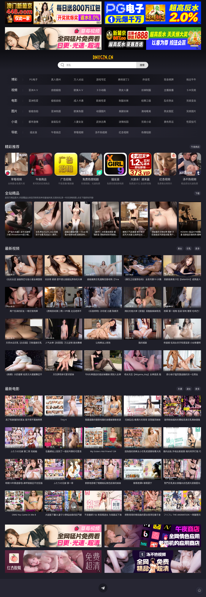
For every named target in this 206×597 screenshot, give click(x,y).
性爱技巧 (191, 121)
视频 (14, 90)
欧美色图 (78, 111)
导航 (14, 132)
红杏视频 (123, 132)
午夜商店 (56, 132)
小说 (14, 122)
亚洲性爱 (33, 100)
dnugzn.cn (103, 57)
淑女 (189, 388)
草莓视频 (78, 132)
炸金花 (146, 79)
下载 (197, 193)
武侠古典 (101, 121)
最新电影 (12, 388)
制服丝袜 (123, 100)
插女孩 (33, 132)
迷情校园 (123, 121)
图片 (14, 111)
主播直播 (169, 90)
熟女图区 (169, 111)
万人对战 (78, 79)
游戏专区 (101, 79)
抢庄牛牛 (191, 79)
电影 (14, 101)
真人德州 (56, 79)
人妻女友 (78, 121)
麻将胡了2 (123, 79)
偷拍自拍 (56, 100)
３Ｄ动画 (101, 90)
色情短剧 (146, 132)
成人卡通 (78, 100)
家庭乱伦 (56, 121)
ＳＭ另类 (191, 90)
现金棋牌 (169, 79)
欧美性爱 (101, 100)
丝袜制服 (146, 90)
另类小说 (146, 121)
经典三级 (146, 100)
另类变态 (191, 100)
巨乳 (189, 248)
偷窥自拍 (33, 111)
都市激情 (33, 121)
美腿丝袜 (123, 111)
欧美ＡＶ (78, 90)
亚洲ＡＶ (33, 90)
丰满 (180, 388)
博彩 (14, 79)
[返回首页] (199, 590)
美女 (180, 248)
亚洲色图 (56, 111)
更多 (197, 248)
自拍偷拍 (56, 90)
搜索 (142, 65)
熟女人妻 (123, 90)
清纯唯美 (146, 111)
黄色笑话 (169, 121)
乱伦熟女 (169, 100)
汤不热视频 (101, 132)
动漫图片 (101, 111)
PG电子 (33, 79)
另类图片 (191, 111)
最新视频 (12, 248)
